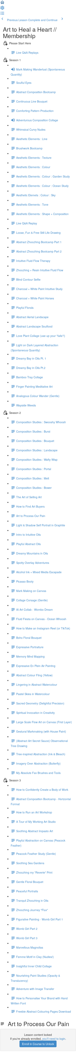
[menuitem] (2, 9)
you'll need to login (53, 1039)
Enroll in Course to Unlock (38, 1044)
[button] (2, 3)
